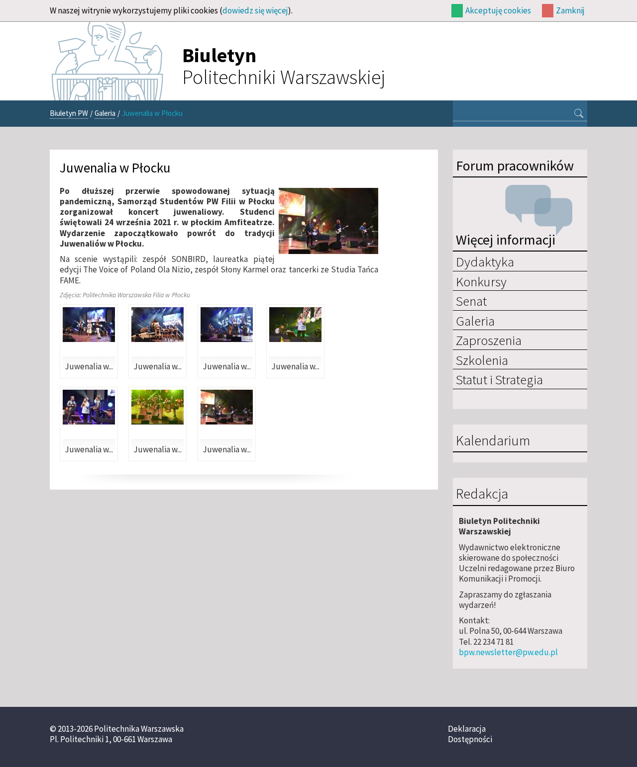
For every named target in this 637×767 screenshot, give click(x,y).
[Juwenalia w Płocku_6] (227, 407)
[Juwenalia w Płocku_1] (89, 324)
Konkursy (481, 281)
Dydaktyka (485, 261)
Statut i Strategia (499, 379)
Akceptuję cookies (498, 10)
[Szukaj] (578, 114)
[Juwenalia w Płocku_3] (227, 324)
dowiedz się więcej (255, 10)
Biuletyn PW (69, 113)
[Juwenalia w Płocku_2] (157, 324)
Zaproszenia (489, 340)
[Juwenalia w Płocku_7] (157, 407)
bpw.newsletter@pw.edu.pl (508, 652)
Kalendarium (493, 440)
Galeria (105, 113)
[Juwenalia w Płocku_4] (295, 324)
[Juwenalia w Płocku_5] (89, 407)
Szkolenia (482, 359)
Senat (471, 300)
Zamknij (570, 10)
